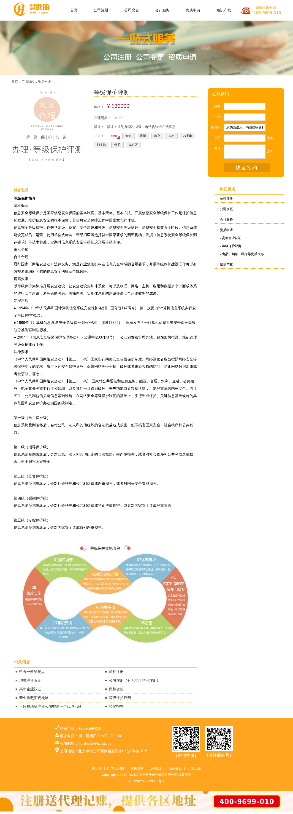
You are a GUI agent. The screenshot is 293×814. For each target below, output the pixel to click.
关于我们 (98, 768)
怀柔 (117, 145)
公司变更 (131, 10)
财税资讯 (136, 768)
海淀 (128, 136)
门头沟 (101, 145)
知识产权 (223, 10)
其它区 (133, 145)
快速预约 (247, 167)
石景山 (187, 136)
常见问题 (117, 768)
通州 (143, 136)
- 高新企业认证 (230, 238)
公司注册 (101, 10)
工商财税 (28, 82)
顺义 (157, 136)
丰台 (172, 136)
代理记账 (194, 768)
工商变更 (175, 768)
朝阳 (114, 136)
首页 (74, 10)
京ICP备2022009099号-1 (146, 781)
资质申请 (193, 10)
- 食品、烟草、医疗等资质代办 (242, 254)
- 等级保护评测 (230, 246)
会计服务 (162, 10)
